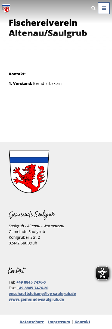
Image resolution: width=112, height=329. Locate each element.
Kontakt (82, 321)
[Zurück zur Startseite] (6, 8)
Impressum (59, 321)
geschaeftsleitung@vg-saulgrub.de (42, 293)
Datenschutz (32, 321)
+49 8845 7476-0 (31, 282)
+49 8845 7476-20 (32, 287)
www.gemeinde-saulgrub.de (36, 299)
